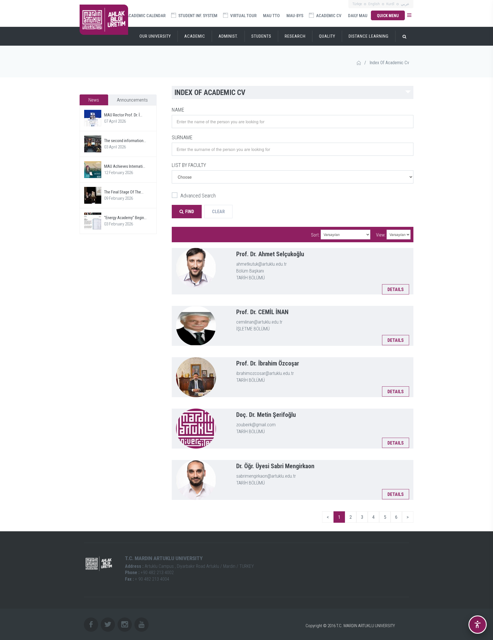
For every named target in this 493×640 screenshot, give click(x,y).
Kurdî (390, 4)
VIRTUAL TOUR (242, 15)
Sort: (315, 235)
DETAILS (395, 289)
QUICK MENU (388, 15)
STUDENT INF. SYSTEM (197, 15)
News (93, 100)
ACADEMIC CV (328, 15)
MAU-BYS (294, 15)
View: (380, 235)
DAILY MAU (357, 15)
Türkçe (357, 4)
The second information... (125, 140)
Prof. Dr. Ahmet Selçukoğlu (270, 254)
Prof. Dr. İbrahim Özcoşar (267, 363)
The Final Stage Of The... (124, 192)
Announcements (132, 100)
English (374, 4)
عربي (405, 4)
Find (189, 211)
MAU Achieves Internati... (124, 166)
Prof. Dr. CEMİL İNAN (262, 312)
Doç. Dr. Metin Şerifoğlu (266, 414)
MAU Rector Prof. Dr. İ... (123, 115)
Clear (218, 211)
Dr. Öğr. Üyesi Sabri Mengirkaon (275, 466)
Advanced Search (198, 196)
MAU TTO (271, 15)
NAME (178, 110)
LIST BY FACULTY (189, 165)
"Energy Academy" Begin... (125, 217)
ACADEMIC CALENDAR (145, 15)
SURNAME (182, 137)
